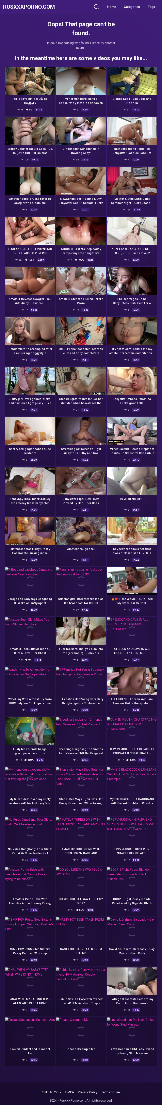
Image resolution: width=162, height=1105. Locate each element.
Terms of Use (110, 1092)
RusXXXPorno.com (29, 7)
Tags (151, 7)
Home (111, 7)
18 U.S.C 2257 (51, 1092)
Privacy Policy (87, 1092)
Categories (132, 7)
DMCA (69, 1092)
